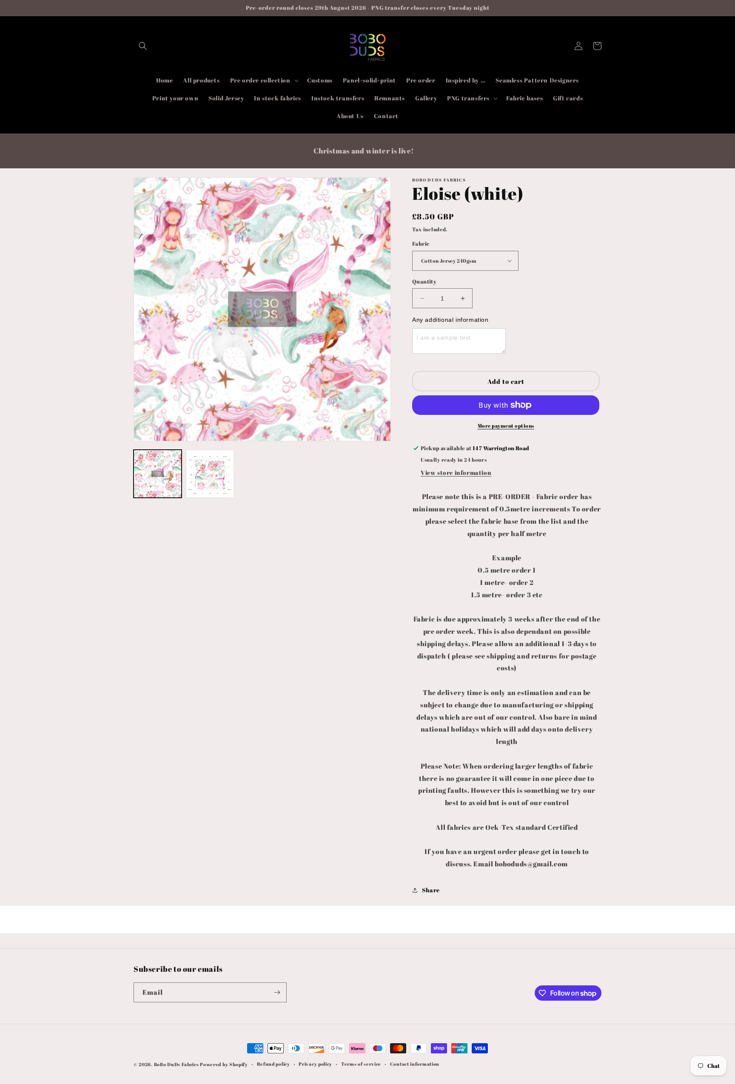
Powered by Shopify (224, 1064)
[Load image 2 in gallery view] (210, 474)
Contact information (414, 1064)
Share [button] (431, 890)
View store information (456, 472)
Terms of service (361, 1064)
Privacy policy (315, 1064)
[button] (143, 46)
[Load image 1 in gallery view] (158, 474)
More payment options (506, 425)
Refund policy (273, 1064)
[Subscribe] (277, 992)
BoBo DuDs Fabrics (177, 1064)
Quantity (424, 281)
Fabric (420, 243)
